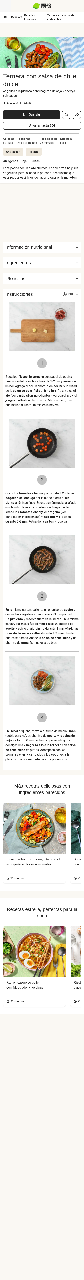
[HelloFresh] (42, 6)
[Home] (5, 17)
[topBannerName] (42, 30)
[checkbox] (4, 103)
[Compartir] (77, 115)
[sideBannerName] (42, 212)
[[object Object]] (66, 115)
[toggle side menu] (5, 6)
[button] (42, 263)
